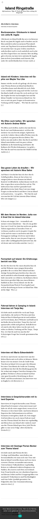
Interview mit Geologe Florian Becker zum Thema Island (19, 447)
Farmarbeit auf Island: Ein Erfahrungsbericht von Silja (19, 260)
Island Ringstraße (19, 8)
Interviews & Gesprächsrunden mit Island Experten (19, 398)
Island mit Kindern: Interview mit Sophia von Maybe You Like (18, 77)
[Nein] (37, 513)
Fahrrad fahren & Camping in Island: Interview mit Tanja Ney (18, 307)
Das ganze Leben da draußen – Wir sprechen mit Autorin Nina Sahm (17, 169)
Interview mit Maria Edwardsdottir (17, 352)
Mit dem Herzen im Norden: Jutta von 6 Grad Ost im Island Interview (19, 215)
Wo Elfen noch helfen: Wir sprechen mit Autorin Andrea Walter (18, 122)
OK (20, 516)
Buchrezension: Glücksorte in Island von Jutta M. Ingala (18, 33)
